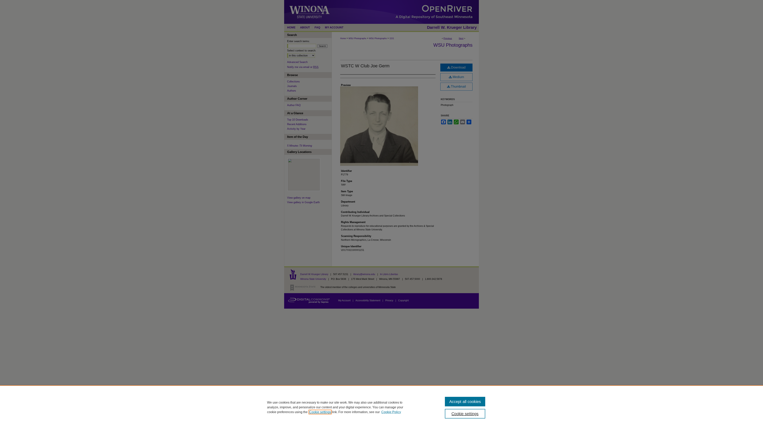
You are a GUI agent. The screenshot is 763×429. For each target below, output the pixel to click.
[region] (381, 407)
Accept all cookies (465, 401)
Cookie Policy (391, 412)
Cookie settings (320, 412)
